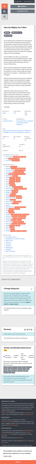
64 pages (8, 35)
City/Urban (19, 124)
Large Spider (9, 201)
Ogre (7, 208)
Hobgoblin (9, 192)
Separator (8, 244)
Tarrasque (9, 160)
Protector (8, 242)
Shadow (8, 220)
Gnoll (7, 183)
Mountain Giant (10, 207)
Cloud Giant (9, 172)
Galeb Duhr (9, 175)
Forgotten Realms (7, 121)
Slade (4, 113)
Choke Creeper (10, 170)
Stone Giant (9, 221)
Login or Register (29, 1)
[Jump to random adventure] (5, 16)
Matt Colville (5, 412)
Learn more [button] (8, 456)
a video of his (28, 412)
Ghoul (7, 181)
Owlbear (8, 214)
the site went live (28, 414)
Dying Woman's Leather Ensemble (15, 238)
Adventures (18, 1)
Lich (7, 158)
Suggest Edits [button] (23, 11)
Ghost (7, 179)
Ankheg (8, 166)
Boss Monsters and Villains (23, 356)
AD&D (7, 32)
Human (8, 194)
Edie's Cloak (9, 240)
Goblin (8, 185)
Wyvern (8, 229)
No (3, 138)
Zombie (8, 231)
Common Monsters (31, 356)
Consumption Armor (11, 237)
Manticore (9, 203)
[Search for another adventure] (5, 11)
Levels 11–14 (17, 32)
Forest (18, 121)
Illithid (7, 196)
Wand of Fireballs (10, 251)
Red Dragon (9, 218)
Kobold (8, 199)
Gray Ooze (9, 186)
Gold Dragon (9, 156)
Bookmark (22, 6)
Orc (7, 210)
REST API (20, 437)
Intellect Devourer (11, 197)
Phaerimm (9, 216)
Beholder (8, 168)
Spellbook (8, 249)
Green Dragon (10, 188)
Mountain (23, 121)
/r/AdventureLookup (7, 421)
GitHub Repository (13, 425)
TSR (15, 113)
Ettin (7, 174)
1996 (25, 115)
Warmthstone (9, 247)
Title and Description (8, 356)
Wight (7, 225)
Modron (8, 205)
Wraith (8, 227)
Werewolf (8, 223)
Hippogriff (9, 190)
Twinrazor (8, 246)
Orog (7, 212)
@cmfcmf (26, 440)
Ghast (7, 177)
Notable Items (16, 356)
